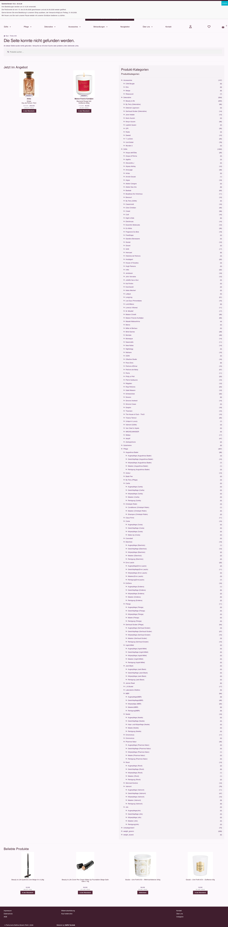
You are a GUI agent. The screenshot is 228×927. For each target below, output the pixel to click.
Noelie (128, 714)
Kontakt (168, 26)
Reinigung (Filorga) (135, 621)
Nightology (129, 349)
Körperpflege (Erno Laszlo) (137, 573)
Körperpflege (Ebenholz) (136, 552)
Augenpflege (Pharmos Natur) (138, 745)
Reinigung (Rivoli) (134, 779)
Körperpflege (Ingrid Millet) (137, 655)
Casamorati (130, 204)
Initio (127, 270)
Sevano (128, 397)
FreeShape (130, 235)
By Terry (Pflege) (132, 480)
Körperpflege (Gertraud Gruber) (139, 635)
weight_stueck (128, 835)
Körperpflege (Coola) (135, 531)
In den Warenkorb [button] (28, 111)
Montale (128, 335)
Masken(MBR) (133, 707)
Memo (128, 325)
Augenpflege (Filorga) (135, 607)
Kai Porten (129, 283)
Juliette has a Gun (132, 280)
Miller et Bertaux (131, 328)
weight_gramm (128, 831)
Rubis (128, 132)
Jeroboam (129, 273)
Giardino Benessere (133, 238)
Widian (128, 435)
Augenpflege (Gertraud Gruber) (139, 628)
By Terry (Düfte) (131, 201)
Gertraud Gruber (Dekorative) (136, 111)
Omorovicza (130, 735)
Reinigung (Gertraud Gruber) (138, 642)
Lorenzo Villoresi (132, 307)
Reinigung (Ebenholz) (135, 559)
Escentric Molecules (133, 225)
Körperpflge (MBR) (134, 704)
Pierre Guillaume (132, 380)
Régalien (129, 383)
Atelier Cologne (131, 183)
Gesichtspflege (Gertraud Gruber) (140, 631)
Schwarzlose (130, 394)
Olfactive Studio (131, 359)
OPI (127, 128)
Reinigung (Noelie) (134, 731)
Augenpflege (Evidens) (136, 586)
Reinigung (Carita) (134, 500)
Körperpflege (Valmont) (136, 797)
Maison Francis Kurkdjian (135, 318)
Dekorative (48, 26)
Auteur (128, 473)
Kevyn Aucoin (130, 121)
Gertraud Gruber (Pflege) (135, 624)
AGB (5, 917)
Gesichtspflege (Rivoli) (136, 769)
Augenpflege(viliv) (134, 810)
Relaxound (129, 94)
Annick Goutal (131, 176)
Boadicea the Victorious (134, 194)
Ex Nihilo (129, 228)
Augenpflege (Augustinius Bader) (139, 455)
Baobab (128, 190)
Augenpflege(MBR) (135, 697)
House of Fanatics (132, 263)
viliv (127, 807)
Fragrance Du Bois (132, 232)
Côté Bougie (130, 83)
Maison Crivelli (131, 314)
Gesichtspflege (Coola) (136, 528)
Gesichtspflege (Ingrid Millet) (138, 652)
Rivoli (128, 762)
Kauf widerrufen (66, 913)
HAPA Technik (70, 925)
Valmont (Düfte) (131, 424)
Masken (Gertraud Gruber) (137, 638)
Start (7, 36)
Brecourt (129, 197)
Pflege (26, 26)
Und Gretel (129, 142)
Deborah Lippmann (132, 108)
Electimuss (129, 221)
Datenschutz (8, 913)
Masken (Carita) (133, 497)
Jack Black (129, 666)
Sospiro (128, 407)
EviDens (129, 583)
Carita (128, 483)
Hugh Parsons (131, 266)
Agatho (128, 159)
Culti (127, 214)
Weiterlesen (142, 892)
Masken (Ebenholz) (135, 555)
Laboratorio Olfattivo (133, 690)
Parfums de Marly (132, 369)
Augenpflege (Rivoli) (135, 766)
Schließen (224, 3)
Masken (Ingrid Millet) (135, 659)
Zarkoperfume (131, 442)
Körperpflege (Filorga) (135, 614)
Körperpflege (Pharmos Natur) (138, 752)
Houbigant (129, 259)
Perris (128, 373)
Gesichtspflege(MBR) (135, 700)
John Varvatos (131, 276)
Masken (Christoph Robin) (137, 511)
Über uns (146, 26)
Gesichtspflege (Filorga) (136, 611)
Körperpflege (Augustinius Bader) (140, 462)
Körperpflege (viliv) (134, 817)
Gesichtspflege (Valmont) (137, 793)
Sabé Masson (130, 390)
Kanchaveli (130, 287)
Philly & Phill (130, 376)
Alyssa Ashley (131, 166)
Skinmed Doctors (132, 783)
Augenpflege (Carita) (135, 487)
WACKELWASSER (132, 431)
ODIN (128, 356)
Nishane (129, 352)
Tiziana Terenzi (131, 418)
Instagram (179, 917)
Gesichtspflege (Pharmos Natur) (139, 748)
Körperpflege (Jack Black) (137, 676)
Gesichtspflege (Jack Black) (138, 673)
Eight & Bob (130, 218)
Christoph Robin (131, 504)
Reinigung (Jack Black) (136, 679)
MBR (127, 693)
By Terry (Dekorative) (133, 104)
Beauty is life (130, 101)
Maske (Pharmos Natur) (136, 755)
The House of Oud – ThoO (135, 414)
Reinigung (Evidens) (135, 600)
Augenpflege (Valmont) (136, 790)
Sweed (128, 135)
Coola (128, 521)
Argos (128, 180)
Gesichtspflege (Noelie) (136, 721)
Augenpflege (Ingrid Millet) (137, 648)
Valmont (128, 786)
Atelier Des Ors (131, 187)
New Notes (130, 345)
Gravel (128, 245)
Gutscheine (127, 445)
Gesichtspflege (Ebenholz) (137, 549)
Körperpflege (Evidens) (136, 593)
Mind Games (130, 332)
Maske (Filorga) (133, 617)
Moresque (129, 338)
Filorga (128, 604)
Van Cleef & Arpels (132, 428)
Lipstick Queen (131, 125)
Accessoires (73, 26)
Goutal (128, 242)
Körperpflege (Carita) (135, 493)
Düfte (6, 26)
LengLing (129, 297)
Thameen (129, 411)
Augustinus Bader (132, 452)
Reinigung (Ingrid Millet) (136, 662)
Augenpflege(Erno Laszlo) (137, 566)
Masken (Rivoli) (133, 776)
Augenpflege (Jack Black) (137, 669)
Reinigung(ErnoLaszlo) (136, 580)
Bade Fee (129, 476)
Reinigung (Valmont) (135, 804)
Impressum (8, 910)
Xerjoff (128, 438)
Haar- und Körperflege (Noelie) (139, 724)
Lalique (128, 294)
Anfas (128, 173)
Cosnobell (129, 538)
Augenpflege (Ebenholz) (136, 545)
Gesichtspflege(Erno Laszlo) (138, 569)
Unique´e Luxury (131, 421)
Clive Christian (131, 207)
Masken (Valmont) (134, 800)
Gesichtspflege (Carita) (136, 490)
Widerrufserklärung (68, 910)
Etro (127, 87)
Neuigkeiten (125, 26)
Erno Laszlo (130, 562)
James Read (130, 683)
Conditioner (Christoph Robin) (138, 507)
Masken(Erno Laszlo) (135, 576)
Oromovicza (130, 738)
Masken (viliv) (133, 821)
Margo (128, 90)
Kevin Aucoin (130, 118)
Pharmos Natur (131, 741)
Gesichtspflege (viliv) (135, 814)
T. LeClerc (129, 139)
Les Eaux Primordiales (134, 301)
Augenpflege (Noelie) (135, 717)
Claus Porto (130, 518)
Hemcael (129, 252)
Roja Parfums (130, 387)
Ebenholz (129, 542)
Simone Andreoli (131, 400)
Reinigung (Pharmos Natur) (137, 759)
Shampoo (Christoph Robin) (138, 514)
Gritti (127, 249)
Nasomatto (129, 342)
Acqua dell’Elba (131, 152)
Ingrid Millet (130, 645)
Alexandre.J (130, 163)
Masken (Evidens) (134, 597)
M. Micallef (129, 311)
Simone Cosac (131, 404)
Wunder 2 (129, 145)
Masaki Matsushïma (133, 321)
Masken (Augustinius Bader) (138, 466)
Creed (128, 211)
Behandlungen (99, 26)
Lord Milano (130, 304)
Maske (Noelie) (133, 728)
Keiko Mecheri (131, 290)
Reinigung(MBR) (134, 710)
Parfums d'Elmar (131, 366)
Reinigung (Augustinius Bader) (139, 469)
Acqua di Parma (131, 156)
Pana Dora (129, 363)
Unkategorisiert (128, 828)
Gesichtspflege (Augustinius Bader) (140, 459)
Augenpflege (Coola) (135, 524)
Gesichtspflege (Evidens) (137, 590)
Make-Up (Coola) (134, 535)
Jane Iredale (130, 114)
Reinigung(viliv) (133, 824)
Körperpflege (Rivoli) (135, 772)
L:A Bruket (129, 686)
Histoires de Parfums (133, 256)
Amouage (129, 170)
